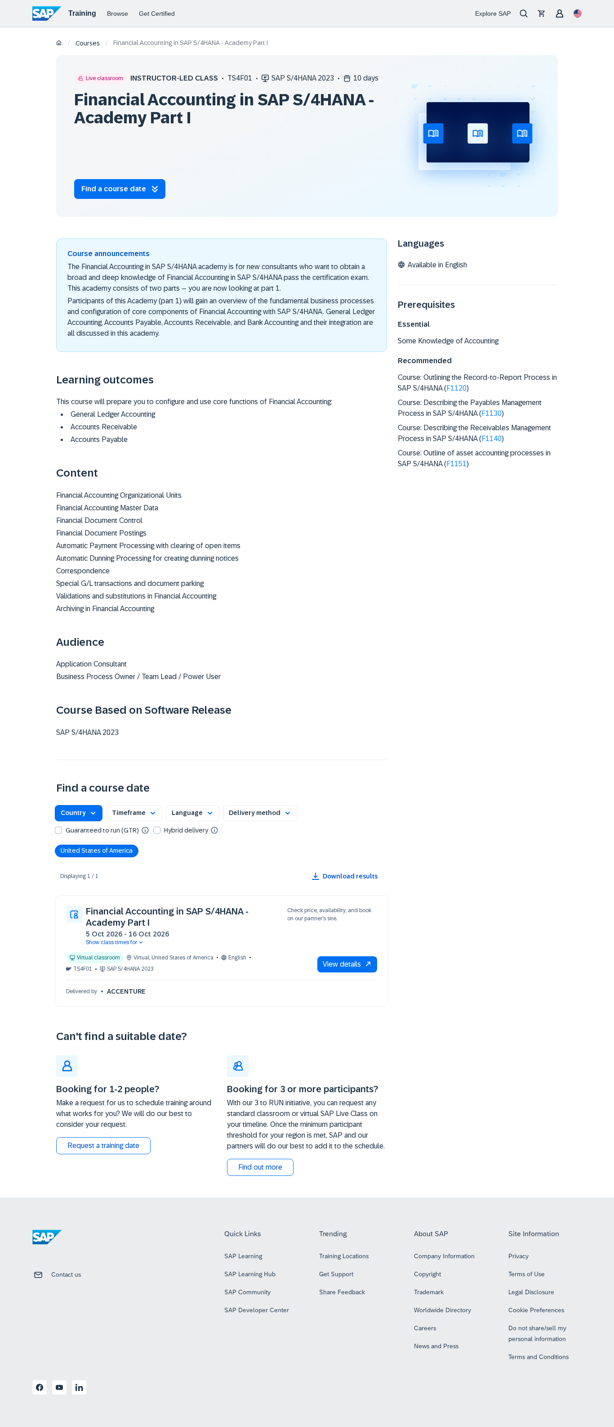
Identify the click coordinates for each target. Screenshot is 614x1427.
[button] (78, 813)
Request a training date (103, 1145)
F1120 (456, 388)
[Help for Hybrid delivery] (214, 830)
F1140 (491, 438)
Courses (88, 43)
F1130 (491, 413)
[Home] (59, 43)
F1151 (456, 464)
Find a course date (113, 189)
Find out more (260, 1167)
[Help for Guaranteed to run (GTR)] (145, 830)
